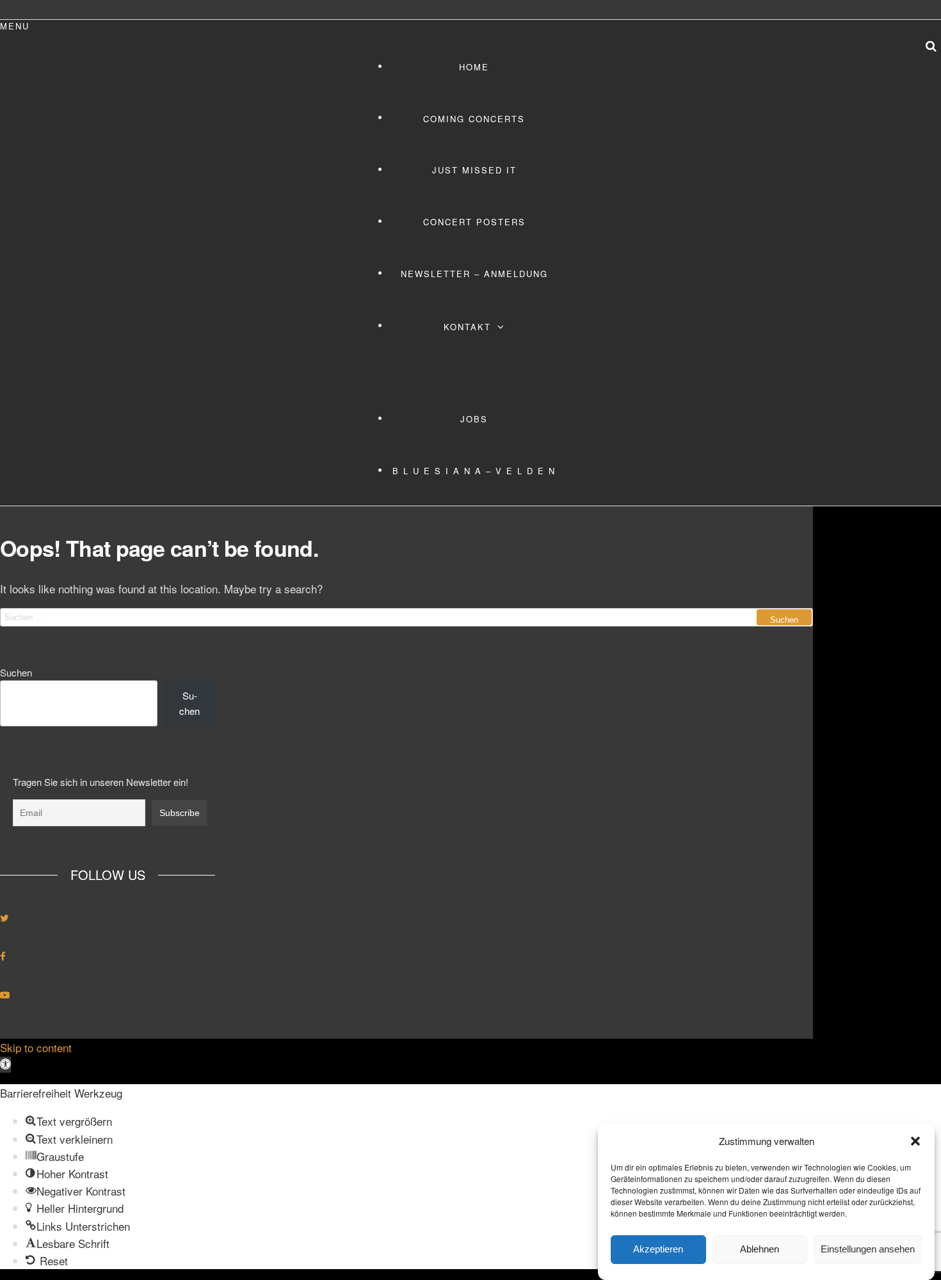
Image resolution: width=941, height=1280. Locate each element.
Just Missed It (474, 170)
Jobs (474, 419)
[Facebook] (3, 956)
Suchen (16, 672)
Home (474, 67)
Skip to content (36, 1047)
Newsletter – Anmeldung (474, 274)
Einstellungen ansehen (868, 1249)
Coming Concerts (474, 119)
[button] (915, 1141)
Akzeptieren (658, 1249)
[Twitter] (4, 917)
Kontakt (467, 327)
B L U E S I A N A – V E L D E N (474, 471)
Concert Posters (474, 222)
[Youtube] (5, 994)
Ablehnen (759, 1249)
